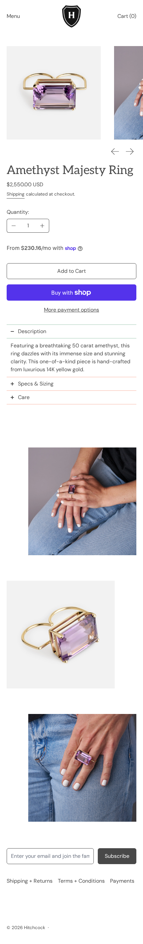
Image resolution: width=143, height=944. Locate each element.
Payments (122, 880)
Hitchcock (34, 927)
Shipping (16, 194)
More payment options (71, 309)
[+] (42, 226)
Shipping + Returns (30, 880)
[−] (13, 226)
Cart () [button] (126, 16)
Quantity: (18, 211)
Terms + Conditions (81, 880)
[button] (54, 93)
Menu (13, 16)
